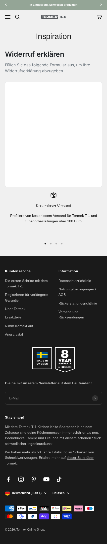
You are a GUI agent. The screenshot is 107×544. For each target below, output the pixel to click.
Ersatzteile (13, 317)
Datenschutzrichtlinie (74, 281)
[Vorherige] (6, 4)
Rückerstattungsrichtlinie (77, 303)
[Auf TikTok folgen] (59, 479)
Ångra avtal (14, 334)
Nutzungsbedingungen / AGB (77, 292)
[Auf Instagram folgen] (21, 479)
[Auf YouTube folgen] (46, 479)
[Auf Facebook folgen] (8, 479)
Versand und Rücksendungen (71, 314)
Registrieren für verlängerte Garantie (26, 297)
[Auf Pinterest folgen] (33, 479)
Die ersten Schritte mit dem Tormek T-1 (26, 283)
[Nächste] (101, 4)
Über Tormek (15, 309)
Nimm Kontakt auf (19, 326)
